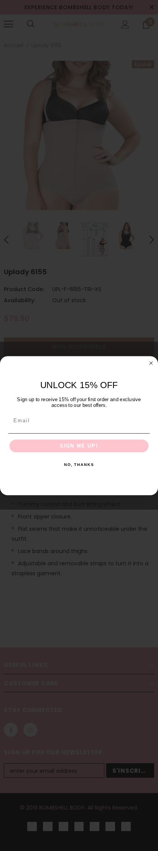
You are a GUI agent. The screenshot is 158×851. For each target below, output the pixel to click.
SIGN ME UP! (79, 445)
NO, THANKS (79, 465)
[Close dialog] (151, 363)
